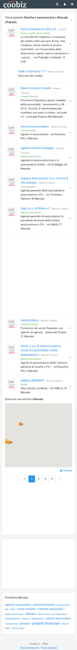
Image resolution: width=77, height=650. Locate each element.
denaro (31, 614)
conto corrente (26, 609)
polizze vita (11, 624)
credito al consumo (14, 614)
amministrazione (44, 604)
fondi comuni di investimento (52, 614)
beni (13, 609)
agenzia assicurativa (18, 604)
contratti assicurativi (50, 609)
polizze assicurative (58, 618)
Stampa (67, 470)
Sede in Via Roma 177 (32, 71)
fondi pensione (12, 618)
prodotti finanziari (46, 623)
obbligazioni (38, 618)
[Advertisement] (38, 274)
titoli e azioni (18, 628)
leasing (25, 618)
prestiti (24, 623)
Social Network (29, 647)
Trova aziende (49, 647)
